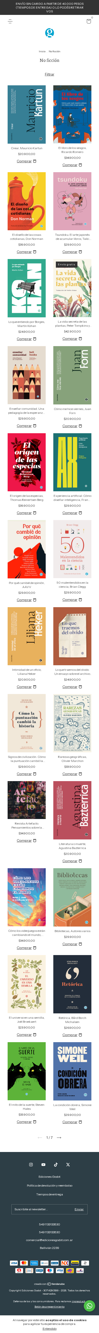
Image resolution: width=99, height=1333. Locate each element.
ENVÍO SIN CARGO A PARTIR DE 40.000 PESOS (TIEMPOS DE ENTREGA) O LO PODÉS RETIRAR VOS (50, 7)
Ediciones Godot (49, 1176)
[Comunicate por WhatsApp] (89, 1306)
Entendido (50, 1328)
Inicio (42, 51)
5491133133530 (49, 1224)
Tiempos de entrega (49, 1194)
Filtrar (49, 74)
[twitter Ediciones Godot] (68, 1165)
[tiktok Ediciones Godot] (56, 1165)
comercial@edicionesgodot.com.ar (49, 1240)
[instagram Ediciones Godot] (31, 1165)
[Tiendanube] (49, 1284)
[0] (88, 22)
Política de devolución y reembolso (49, 1185)
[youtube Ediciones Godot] (43, 1165)
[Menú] (11, 21)
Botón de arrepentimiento (49, 1306)
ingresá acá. (79, 1301)
